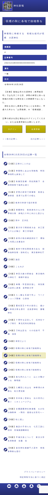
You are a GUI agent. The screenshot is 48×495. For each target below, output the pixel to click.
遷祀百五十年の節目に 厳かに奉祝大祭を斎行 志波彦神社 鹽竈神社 (26, 309)
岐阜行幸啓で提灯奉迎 (26, 203)
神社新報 (19, 5)
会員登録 (35, 129)
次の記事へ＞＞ (38, 139)
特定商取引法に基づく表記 (33, 477)
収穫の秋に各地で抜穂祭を (28, 348)
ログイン (12, 129)
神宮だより (21, 341)
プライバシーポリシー (35, 472)
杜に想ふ (20, 419)
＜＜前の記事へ (10, 139)
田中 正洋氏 (22, 220)
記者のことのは (23, 164)
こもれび (20, 267)
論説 (18, 259)
